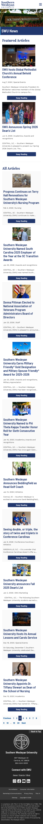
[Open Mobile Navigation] (40, 4)
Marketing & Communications (12, 793)
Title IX (38, 793)
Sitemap (14, 797)
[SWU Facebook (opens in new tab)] (19, 781)
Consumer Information (27, 789)
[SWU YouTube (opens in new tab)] (24, 781)
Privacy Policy (28, 793)
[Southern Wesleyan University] (21, 741)
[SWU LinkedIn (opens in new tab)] (28, 781)
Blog (28, 775)
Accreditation (13, 789)
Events (22, 775)
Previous (7, 718)
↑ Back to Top (35, 731)
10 (7, 723)
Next (24, 723)
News (15, 775)
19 (14, 723)
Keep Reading (21, 98)
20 (18, 723)
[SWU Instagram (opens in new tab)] (14, 781)
